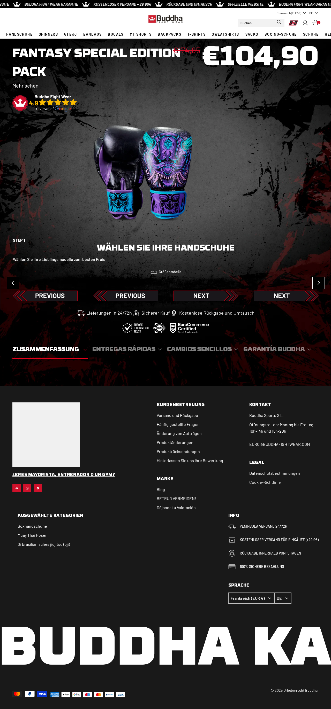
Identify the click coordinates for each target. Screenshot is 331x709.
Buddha (256, 415)
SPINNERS (48, 34)
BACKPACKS (169, 34)
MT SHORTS (141, 34)
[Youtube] (16, 488)
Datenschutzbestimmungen (274, 473)
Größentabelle (170, 272)
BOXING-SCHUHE (281, 34)
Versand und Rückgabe (177, 415)
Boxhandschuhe (32, 526)
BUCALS (115, 34)
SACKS (251, 34)
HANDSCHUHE (19, 34)
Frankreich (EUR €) (289, 13)
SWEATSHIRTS (225, 34)
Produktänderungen (175, 442)
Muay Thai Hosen (33, 535)
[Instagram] (27, 488)
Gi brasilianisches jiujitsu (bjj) (44, 544)
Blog (161, 489)
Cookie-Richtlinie (265, 482)
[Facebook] (38, 488)
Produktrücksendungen (178, 451)
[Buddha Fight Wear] (165, 18)
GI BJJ (70, 34)
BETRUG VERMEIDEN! (176, 498)
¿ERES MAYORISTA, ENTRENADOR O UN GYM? (63, 475)
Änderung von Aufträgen (179, 433)
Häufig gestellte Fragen (178, 424)
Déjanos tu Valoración (176, 507)
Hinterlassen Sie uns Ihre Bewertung (190, 460)
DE (311, 13)
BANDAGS (92, 34)
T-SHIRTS (196, 34)
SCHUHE (311, 34)
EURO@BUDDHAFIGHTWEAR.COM (279, 444)
